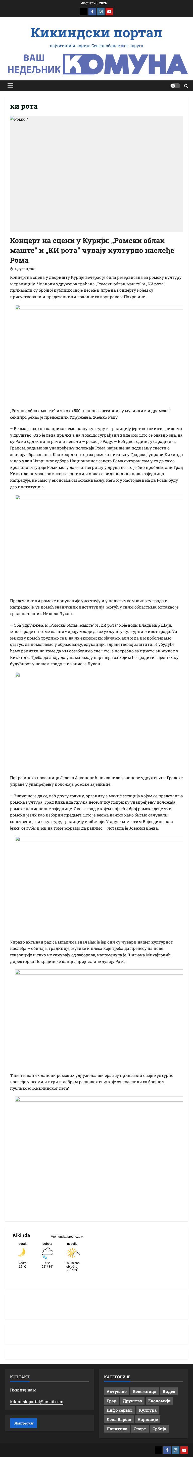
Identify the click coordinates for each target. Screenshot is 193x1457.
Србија (159, 1428)
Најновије (147, 1419)
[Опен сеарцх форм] (186, 86)
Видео (169, 1391)
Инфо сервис (120, 1410)
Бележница (144, 1391)
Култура (148, 1410)
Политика (117, 1428)
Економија (159, 1400)
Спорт (140, 1428)
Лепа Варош (119, 1419)
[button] (10, 85)
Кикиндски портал (96, 32)
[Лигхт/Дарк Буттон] (175, 85)
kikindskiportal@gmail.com (36, 1401)
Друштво (132, 1400)
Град (112, 1400)
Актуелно (117, 1391)
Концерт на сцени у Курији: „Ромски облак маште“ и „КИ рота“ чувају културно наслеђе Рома (92, 250)
